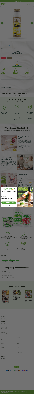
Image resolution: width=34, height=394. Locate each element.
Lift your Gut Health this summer (8, 202)
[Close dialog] (32, 188)
